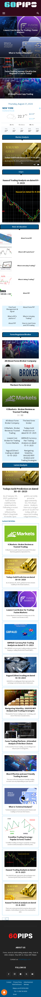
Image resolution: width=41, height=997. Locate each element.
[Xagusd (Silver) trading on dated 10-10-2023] (20, 665)
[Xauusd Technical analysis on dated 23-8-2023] (20, 892)
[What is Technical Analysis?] (20, 47)
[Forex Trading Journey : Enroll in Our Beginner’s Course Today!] (20, 68)
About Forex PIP (26, 238)
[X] (26, 974)
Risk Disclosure (17, 984)
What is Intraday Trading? (26, 265)
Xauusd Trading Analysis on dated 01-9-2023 (21, 181)
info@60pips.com (25, 959)
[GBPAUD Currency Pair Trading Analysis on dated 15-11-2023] (20, 632)
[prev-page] (34, 164)
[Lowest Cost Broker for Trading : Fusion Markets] (20, 26)
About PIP (26, 293)
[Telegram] (20, 974)
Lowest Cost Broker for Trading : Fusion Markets (12, 440)
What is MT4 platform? (26, 252)
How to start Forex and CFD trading (29, 324)
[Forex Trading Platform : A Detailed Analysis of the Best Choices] (20, 730)
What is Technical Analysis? (20, 807)
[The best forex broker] (20, 373)
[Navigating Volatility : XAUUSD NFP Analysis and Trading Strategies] (20, 698)
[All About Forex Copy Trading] (20, 88)
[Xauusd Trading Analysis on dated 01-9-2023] (21, 204)
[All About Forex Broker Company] (20, 349)
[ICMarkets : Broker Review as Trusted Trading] (20, 398)
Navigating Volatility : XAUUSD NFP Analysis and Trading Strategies (29, 455)
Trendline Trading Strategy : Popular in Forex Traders (20, 838)
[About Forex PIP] (6, 238)
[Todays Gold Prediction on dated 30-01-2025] (20, 478)
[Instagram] (14, 974)
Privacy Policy (17, 982)
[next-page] (38, 164)
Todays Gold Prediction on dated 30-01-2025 (22, 158)
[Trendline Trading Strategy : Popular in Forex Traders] (20, 826)
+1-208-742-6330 (22, 991)
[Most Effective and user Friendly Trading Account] (20, 763)
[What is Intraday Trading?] (6, 266)
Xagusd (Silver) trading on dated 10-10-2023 (12, 453)
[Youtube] (32, 974)
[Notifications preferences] (4, 992)
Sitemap (26, 984)
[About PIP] (6, 293)
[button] (3, 13)
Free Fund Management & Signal (12, 309)
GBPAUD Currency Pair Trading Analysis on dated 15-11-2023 (29, 441)
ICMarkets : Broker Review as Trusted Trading (12, 430)
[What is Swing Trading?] (6, 279)
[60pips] (20, 5)
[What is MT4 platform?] (6, 252)
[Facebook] (9, 974)
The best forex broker (20, 385)
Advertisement (28, 982)
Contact (8, 982)
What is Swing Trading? (26, 279)
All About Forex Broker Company (20, 361)
